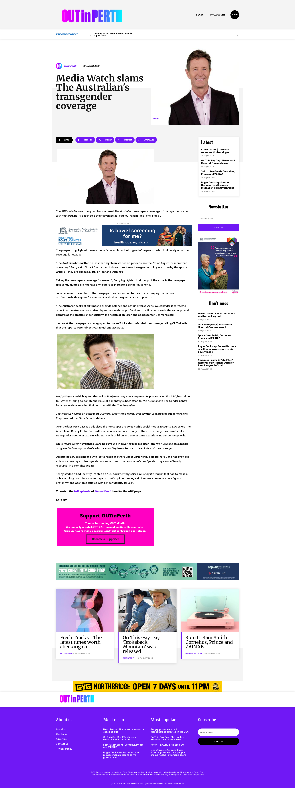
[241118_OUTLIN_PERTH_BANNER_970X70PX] (147, 686)
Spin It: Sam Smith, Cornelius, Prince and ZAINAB (218, 172)
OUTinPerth (69, 65)
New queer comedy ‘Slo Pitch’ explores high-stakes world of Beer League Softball (216, 362)
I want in (218, 227)
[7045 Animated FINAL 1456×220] (124, 235)
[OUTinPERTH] (92, 16)
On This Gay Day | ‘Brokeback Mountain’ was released (218, 161)
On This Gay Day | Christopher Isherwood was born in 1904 (167, 738)
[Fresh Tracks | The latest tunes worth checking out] (85, 610)
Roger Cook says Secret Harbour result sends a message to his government (217, 185)
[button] (200, 15)
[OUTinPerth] (59, 66)
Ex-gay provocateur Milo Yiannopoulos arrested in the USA (170, 730)
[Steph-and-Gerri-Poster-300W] (218, 266)
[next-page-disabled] (238, 35)
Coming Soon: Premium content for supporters (113, 34)
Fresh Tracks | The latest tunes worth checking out (216, 151)
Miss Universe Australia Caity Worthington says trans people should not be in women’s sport (168, 752)
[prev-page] (90, 35)
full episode (82, 491)
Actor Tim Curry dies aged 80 (167, 744)
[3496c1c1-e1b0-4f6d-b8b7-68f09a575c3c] (147, 571)
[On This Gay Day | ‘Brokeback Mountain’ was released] (147, 610)
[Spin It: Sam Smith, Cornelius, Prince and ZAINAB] (210, 610)
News (156, 118)
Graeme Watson (193, 653)
